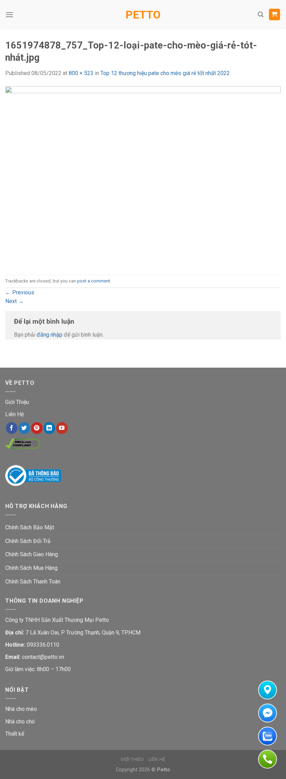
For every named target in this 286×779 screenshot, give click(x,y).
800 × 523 (81, 73)
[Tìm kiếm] (260, 14)
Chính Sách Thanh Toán (32, 581)
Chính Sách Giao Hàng (31, 554)
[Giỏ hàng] (274, 14)
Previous (19, 292)
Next (14, 301)
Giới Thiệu (17, 402)
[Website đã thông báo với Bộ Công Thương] (33, 475)
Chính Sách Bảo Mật (29, 527)
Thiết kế (14, 733)
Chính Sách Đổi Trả (28, 541)
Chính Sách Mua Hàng (31, 568)
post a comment (93, 281)
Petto (143, 14)
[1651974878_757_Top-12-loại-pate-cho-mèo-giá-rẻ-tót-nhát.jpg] (143, 175)
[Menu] (9, 14)
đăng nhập (49, 334)
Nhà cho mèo (21, 709)
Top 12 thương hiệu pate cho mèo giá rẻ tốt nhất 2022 (165, 73)
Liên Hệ (14, 414)
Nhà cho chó (20, 721)
